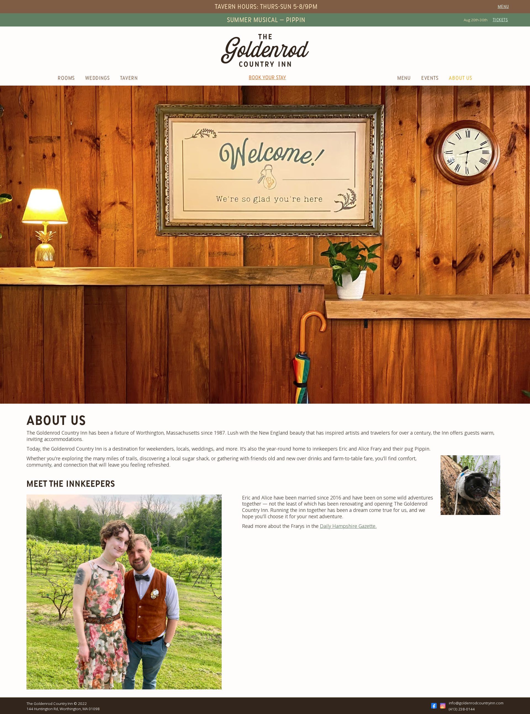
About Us (460, 78)
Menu (503, 7)
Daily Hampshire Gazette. (348, 526)
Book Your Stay (267, 77)
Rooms (67, 78)
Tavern (129, 78)
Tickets (500, 20)
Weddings (98, 78)
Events (430, 78)
